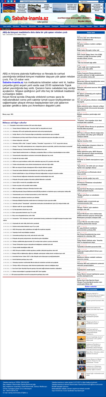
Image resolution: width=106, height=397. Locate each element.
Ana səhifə (7, 26)
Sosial (40, 26)
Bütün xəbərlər (91, 286)
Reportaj (24, 26)
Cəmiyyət (55, 26)
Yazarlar (89, 26)
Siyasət (47, 26)
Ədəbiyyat (74, 26)
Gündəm (16, 26)
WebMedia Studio (61, 391)
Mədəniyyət (64, 26)
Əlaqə (102, 26)
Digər (96, 26)
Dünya (82, 26)
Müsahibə (32, 26)
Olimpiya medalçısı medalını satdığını (23, 29)
